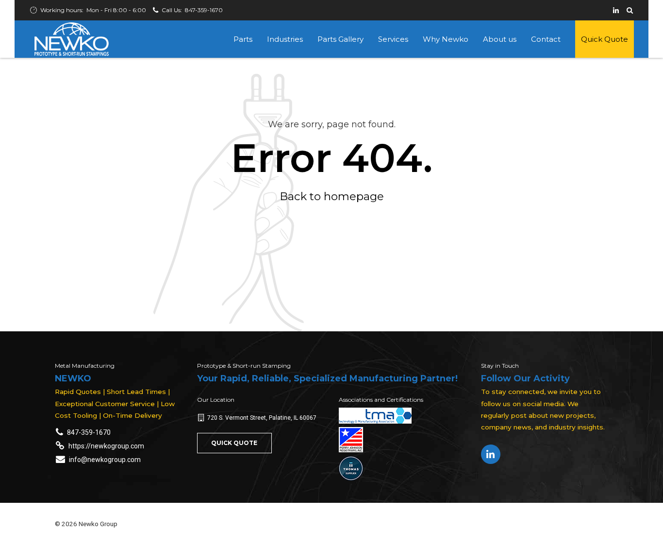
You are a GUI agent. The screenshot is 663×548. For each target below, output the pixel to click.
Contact (546, 39)
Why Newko (445, 39)
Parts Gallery (340, 39)
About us (499, 39)
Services (393, 39)
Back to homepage (332, 196)
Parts (242, 39)
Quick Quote (604, 39)
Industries (285, 39)
